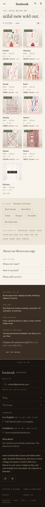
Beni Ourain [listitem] (10, 209)
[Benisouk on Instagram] (5, 478)
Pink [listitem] (32, 234)
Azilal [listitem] (7, 215)
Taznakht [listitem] (31, 215)
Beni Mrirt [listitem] (26, 209)
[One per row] (41, 23)
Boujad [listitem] (18, 215)
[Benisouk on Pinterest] (12, 478)
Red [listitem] (36, 234)
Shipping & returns (11, 489)
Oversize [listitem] (25, 239)
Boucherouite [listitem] (11, 222)
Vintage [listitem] (32, 230)
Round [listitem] (18, 239)
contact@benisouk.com (18, 384)
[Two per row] (38, 23)
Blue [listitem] (21, 234)
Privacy (5, 495)
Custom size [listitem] (7, 234)
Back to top (24, 362)
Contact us (28, 495)
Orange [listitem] (5, 239)
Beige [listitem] (16, 234)
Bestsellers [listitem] (23, 230)
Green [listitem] (27, 234)
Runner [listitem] (12, 239)
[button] (35, 3)
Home (4, 11)
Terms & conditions (32, 489)
